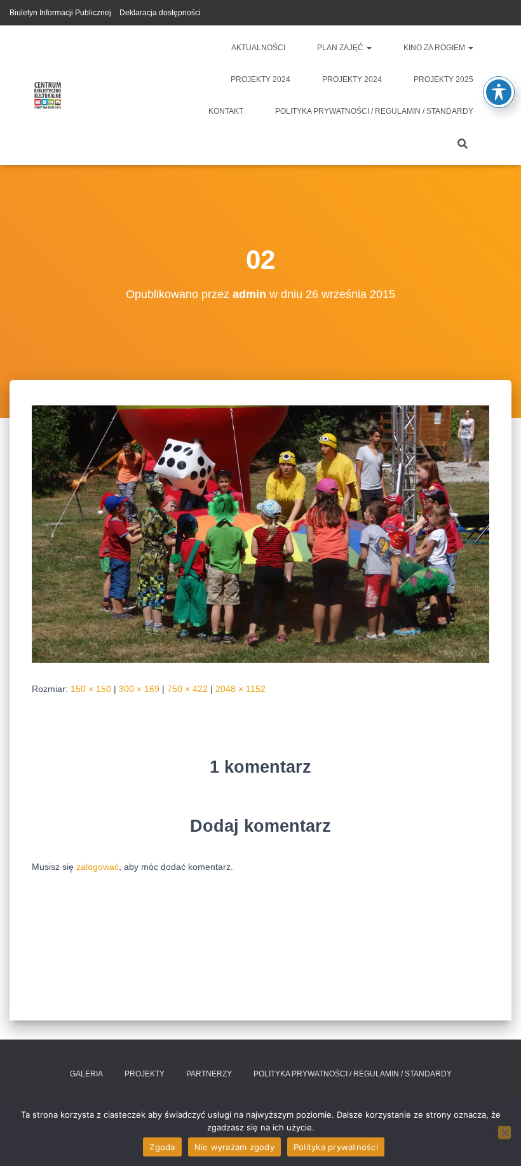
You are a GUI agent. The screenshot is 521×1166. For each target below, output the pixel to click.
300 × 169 (139, 689)
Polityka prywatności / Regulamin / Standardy (374, 111)
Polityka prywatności (336, 1147)
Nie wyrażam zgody (234, 1147)
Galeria (86, 1073)
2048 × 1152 (240, 689)
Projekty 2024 (260, 79)
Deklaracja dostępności (160, 12)
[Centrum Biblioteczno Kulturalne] (47, 95)
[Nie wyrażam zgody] (504, 1132)
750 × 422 (187, 689)
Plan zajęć (341, 47)
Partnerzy (209, 1073)
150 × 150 (91, 689)
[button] (368, 47)
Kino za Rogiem (435, 47)
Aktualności (258, 47)
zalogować (97, 867)
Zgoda (162, 1147)
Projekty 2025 (443, 79)
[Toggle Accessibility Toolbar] (499, 92)
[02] (260, 533)
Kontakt (225, 111)
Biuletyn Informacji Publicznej (60, 12)
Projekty (145, 1073)
